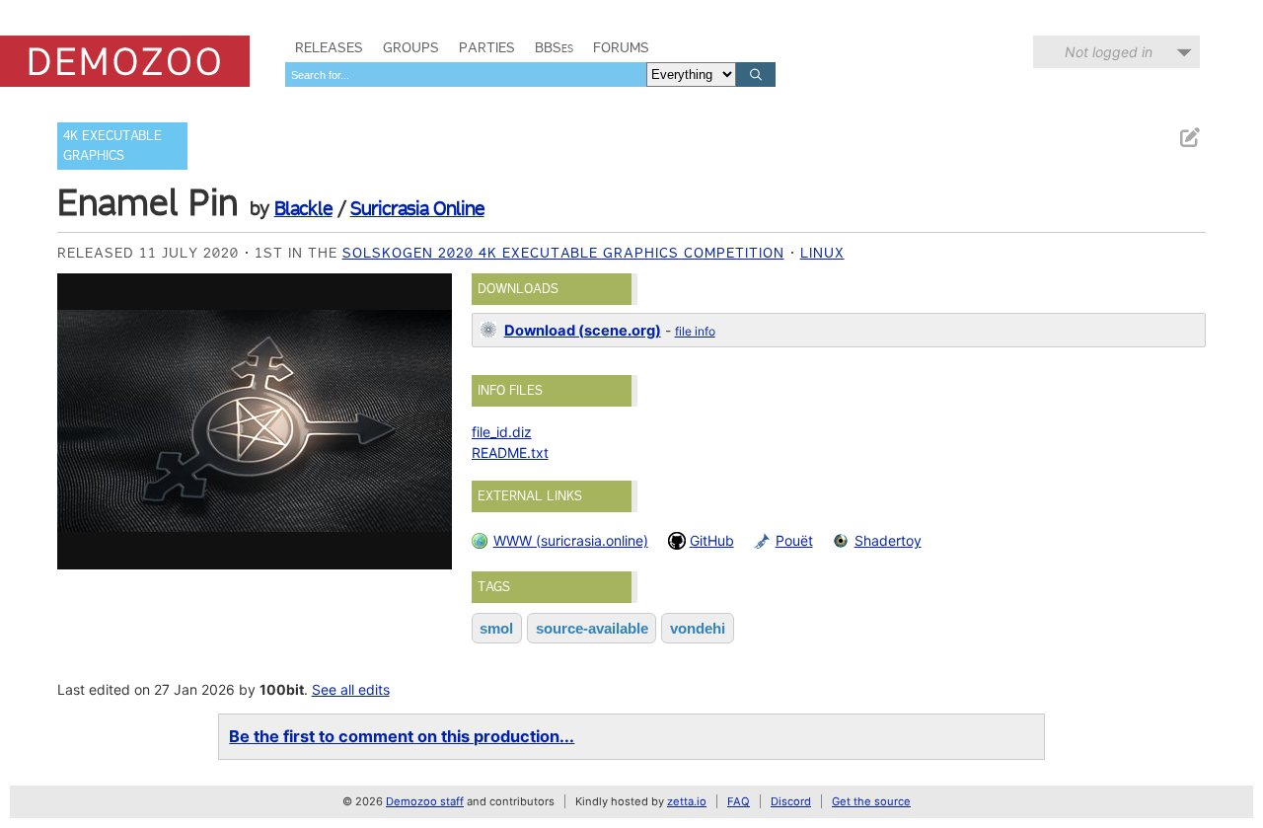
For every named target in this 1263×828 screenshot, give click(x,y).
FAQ (738, 801)
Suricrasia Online (417, 208)
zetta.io (686, 801)
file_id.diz (502, 431)
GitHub (712, 540)
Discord (791, 801)
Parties (487, 47)
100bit (282, 689)
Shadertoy (888, 540)
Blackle (303, 208)
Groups (411, 47)
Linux (822, 253)
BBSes (554, 47)
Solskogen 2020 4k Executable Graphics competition (563, 253)
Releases (329, 47)
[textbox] (465, 74)
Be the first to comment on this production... (401, 736)
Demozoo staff (425, 801)
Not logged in (1108, 51)
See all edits (351, 689)
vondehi (697, 628)
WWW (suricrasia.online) (570, 540)
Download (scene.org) (582, 330)
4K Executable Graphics (112, 145)
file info (695, 331)
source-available (592, 628)
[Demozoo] (125, 61)
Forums (621, 47)
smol (496, 628)
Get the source (871, 801)
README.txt (510, 452)
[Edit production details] (1189, 137)
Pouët (794, 540)
